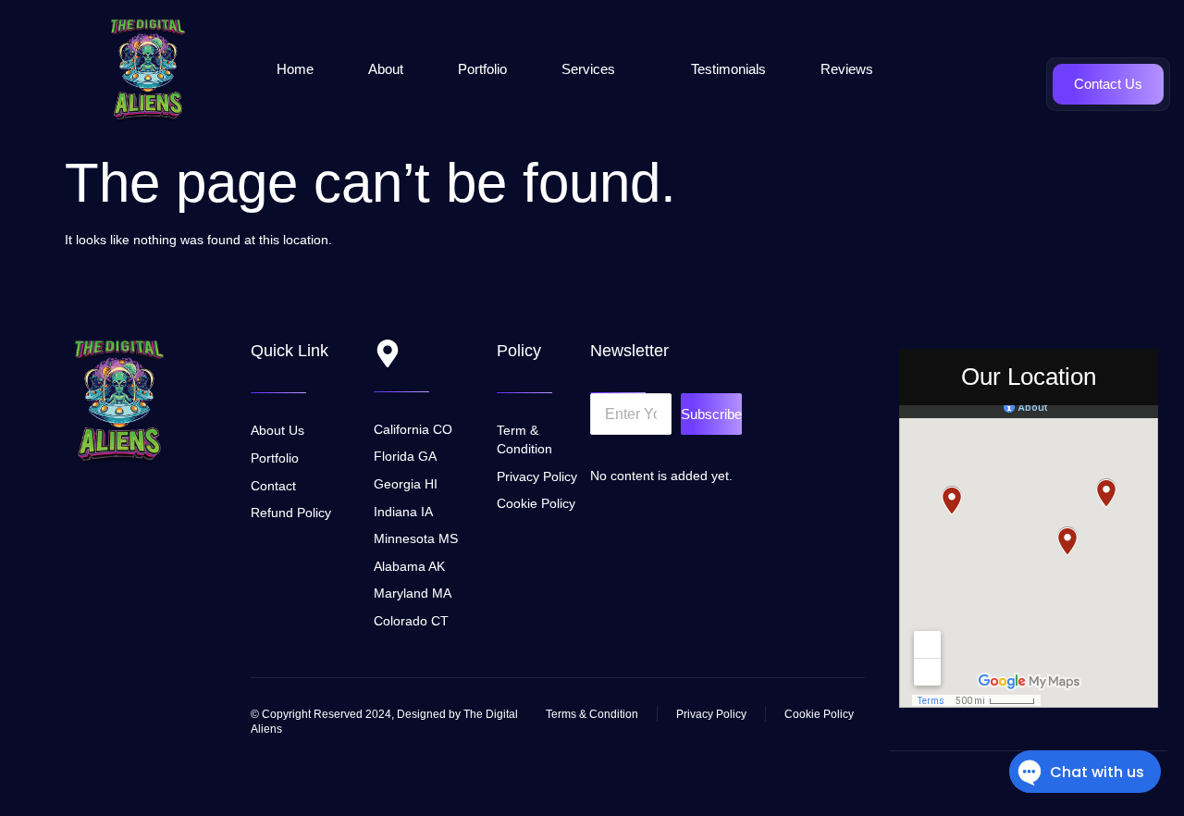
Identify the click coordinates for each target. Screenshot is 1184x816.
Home (295, 69)
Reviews (846, 69)
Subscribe (711, 414)
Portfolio (482, 69)
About (385, 69)
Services (588, 69)
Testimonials (728, 69)
